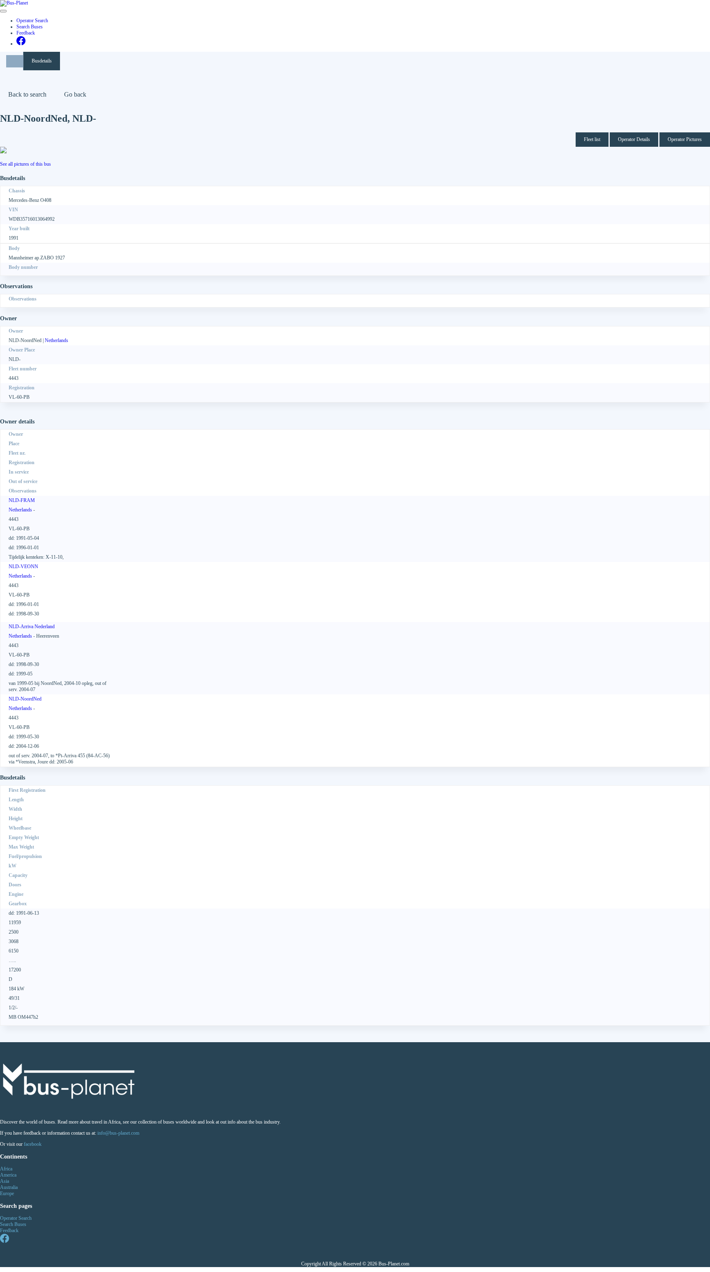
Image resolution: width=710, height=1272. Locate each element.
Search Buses (29, 27)
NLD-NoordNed (25, 699)
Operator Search (32, 20)
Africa (6, 1169)
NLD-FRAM (22, 500)
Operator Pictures (685, 139)
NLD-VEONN (23, 566)
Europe (7, 1193)
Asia (4, 1181)
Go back (75, 94)
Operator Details (634, 139)
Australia (9, 1187)
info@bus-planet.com (118, 1133)
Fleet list (592, 139)
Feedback (25, 33)
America (8, 1175)
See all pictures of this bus (25, 164)
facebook (32, 1144)
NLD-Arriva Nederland (32, 626)
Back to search (27, 94)
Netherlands (56, 340)
